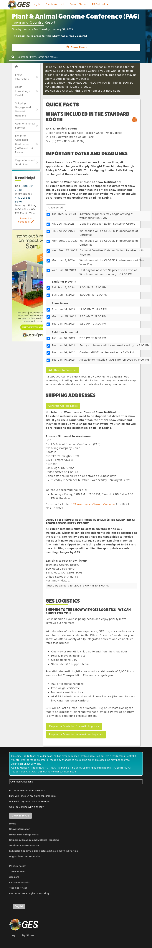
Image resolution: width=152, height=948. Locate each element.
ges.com (14, 877)
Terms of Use (16, 871)
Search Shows (78, 4)
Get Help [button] (100, 4)
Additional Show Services (25, 125)
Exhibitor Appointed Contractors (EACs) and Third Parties (25, 144)
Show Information (22, 77)
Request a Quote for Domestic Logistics (74, 726)
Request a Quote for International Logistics (76, 734)
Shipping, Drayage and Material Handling (23, 109)
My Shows (28, 935)
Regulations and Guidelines (25, 162)
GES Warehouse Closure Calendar (92, 504)
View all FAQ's (20, 815)
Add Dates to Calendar (62, 370)
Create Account (55, 4)
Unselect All (55, 207)
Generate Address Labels (63, 405)
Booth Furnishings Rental (22, 91)
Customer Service (19, 882)
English (19, 906)
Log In (36, 4)
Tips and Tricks (18, 888)
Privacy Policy (17, 866)
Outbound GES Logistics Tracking (29, 893)
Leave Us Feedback (25, 220)
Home (12, 823)
